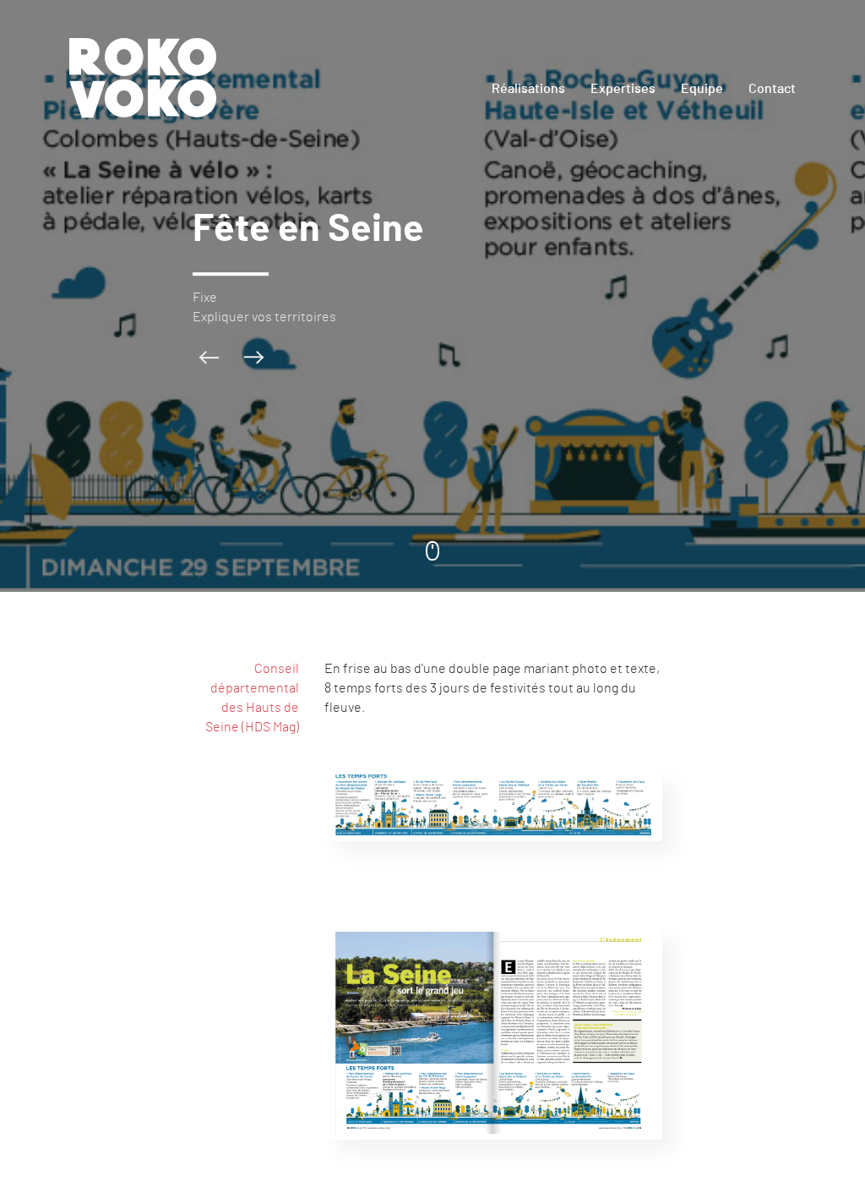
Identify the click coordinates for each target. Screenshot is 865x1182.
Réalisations (528, 89)
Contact (772, 89)
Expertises (623, 89)
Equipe (702, 89)
